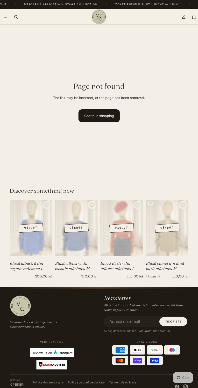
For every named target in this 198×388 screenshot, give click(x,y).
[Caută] (16, 16)
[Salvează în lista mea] (46, 205)
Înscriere (173, 321)
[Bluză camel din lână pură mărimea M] (167, 228)
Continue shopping (99, 116)
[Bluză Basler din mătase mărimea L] (121, 228)
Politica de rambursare (48, 382)
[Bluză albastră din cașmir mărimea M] (76, 228)
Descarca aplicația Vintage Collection (59, 4)
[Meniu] (5, 16)
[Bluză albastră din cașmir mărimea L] (31, 228)
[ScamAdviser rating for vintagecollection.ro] (51, 365)
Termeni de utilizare (122, 382)
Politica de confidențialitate (86, 382)
